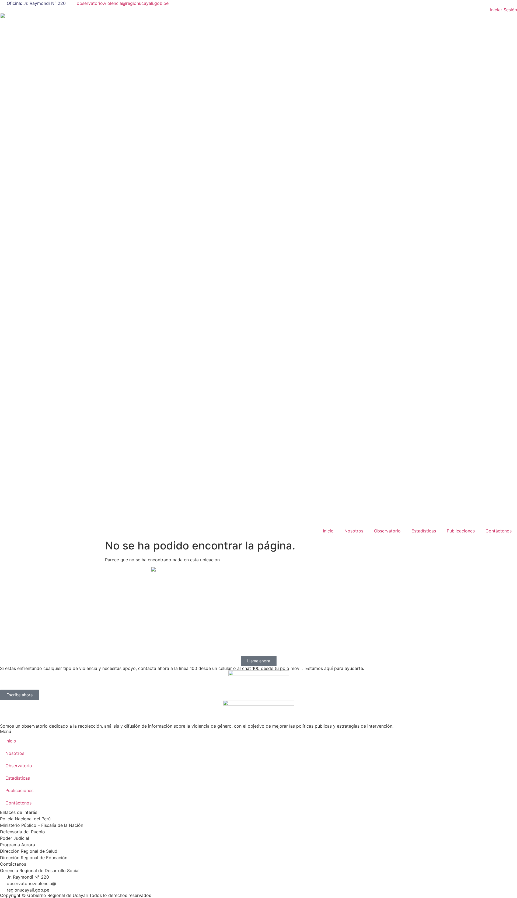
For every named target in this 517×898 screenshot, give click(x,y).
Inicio (328, 531)
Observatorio (387, 531)
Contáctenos (498, 531)
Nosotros (353, 531)
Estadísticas (423, 531)
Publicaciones (461, 531)
